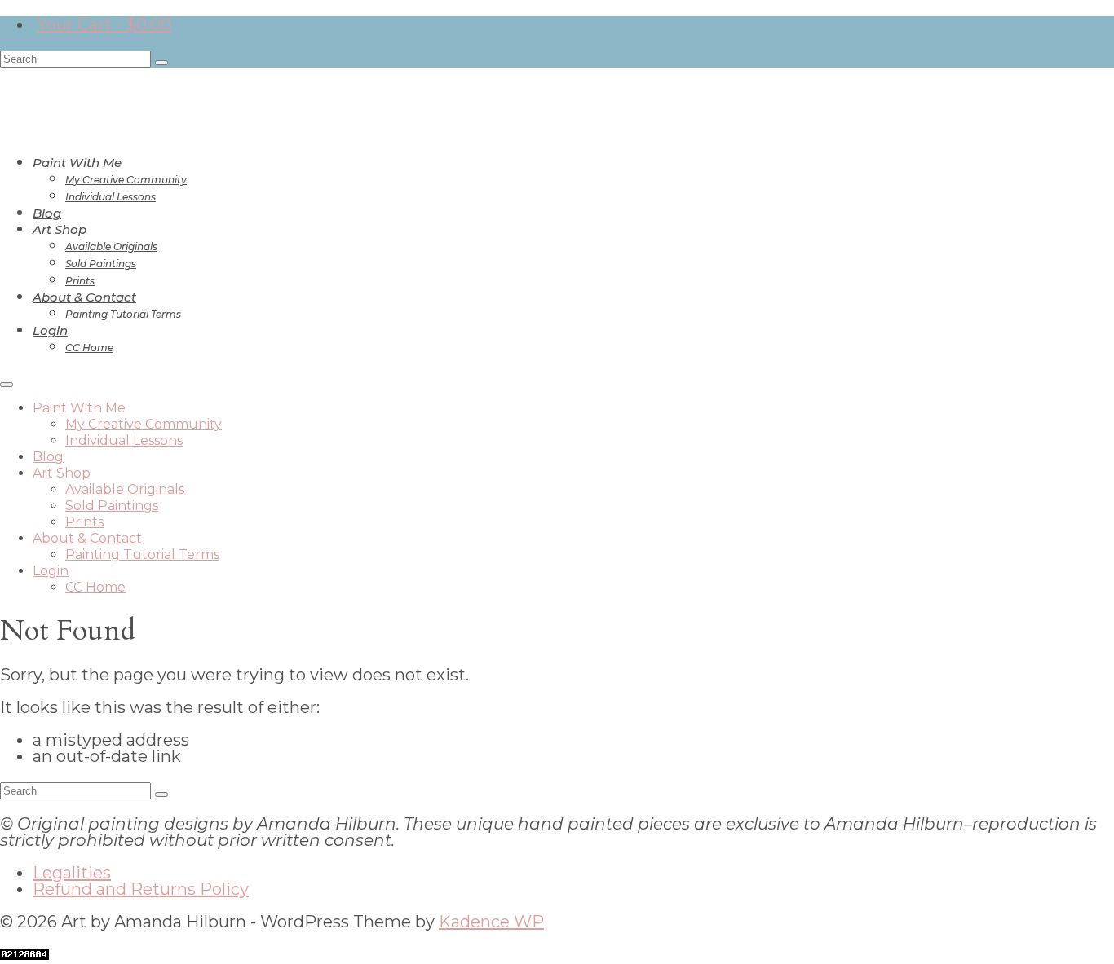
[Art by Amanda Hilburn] (557, 89)
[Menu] (6, 384)
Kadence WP (491, 921)
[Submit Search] (161, 62)
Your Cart (104, 24)
